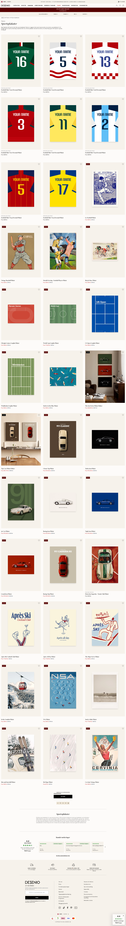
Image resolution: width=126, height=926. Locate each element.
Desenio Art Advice (88, 881)
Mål (75, 14)
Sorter (84, 14)
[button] (119, 919)
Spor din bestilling (88, 886)
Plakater (30, 5)
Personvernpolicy (34, 901)
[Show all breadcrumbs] (2, 17)
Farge (55, 14)
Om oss (60, 881)
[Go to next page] (68, 803)
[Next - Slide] (105, 847)
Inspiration (74, 5)
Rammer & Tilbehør (49, 5)
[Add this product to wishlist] (39, 36)
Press (60, 884)
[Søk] (116, 6)
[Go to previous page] (57, 803)
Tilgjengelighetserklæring (65, 894)
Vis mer (63, 796)
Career (60, 889)
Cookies (86, 891)
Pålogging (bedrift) (63, 903)
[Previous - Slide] (37, 847)
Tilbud (59, 5)
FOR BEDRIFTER (83, 5)
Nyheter (23, 5)
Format (65, 14)
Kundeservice (87, 884)
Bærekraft (61, 891)
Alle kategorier (43, 14)
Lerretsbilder (39, 5)
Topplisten (16, 5)
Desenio (67, 921)
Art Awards (61, 901)
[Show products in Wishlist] (120, 5)
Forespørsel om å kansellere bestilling (91, 897)
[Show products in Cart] (123, 5)
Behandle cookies (88, 900)
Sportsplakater (15, 17)
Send (36, 897)
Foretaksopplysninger (64, 886)
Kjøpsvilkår (86, 889)
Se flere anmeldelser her (63, 855)
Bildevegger (65, 5)
